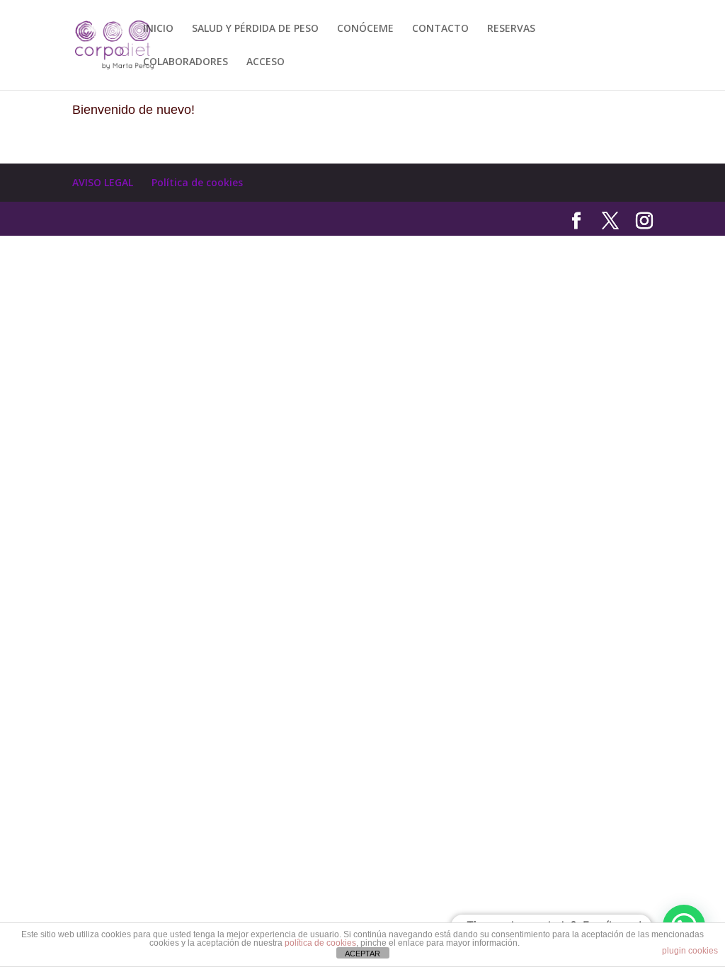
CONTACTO (440, 29)
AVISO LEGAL (102, 182)
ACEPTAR (362, 953)
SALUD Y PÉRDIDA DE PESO (255, 29)
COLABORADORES (185, 62)
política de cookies (320, 943)
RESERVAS (511, 29)
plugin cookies (690, 951)
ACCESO (265, 62)
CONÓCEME (365, 29)
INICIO (158, 29)
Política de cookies (197, 182)
